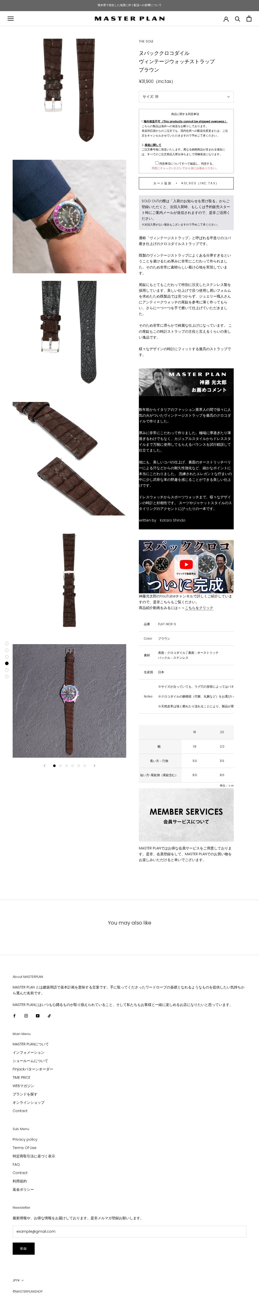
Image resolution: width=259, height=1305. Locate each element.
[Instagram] (26, 1016)
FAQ (16, 1164)
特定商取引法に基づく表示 (34, 1156)
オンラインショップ (29, 1102)
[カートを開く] (249, 18)
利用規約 (20, 1181)
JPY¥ (16, 1280)
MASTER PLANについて (31, 1044)
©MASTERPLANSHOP (27, 1291)
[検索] (237, 18)
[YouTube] (37, 1016)
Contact (20, 1110)
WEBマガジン (23, 1085)
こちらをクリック (199, 607)
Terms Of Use (24, 1147)
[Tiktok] (49, 1016)
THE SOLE (146, 41)
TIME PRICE (21, 1077)
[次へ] (94, 765)
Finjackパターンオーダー (33, 1069)
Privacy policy (25, 1139)
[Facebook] (14, 1016)
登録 (23, 1248)
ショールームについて (30, 1060)
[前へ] (44, 765)
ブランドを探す (25, 1094)
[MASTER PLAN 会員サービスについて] (186, 815)
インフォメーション (29, 1052)
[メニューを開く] (11, 18)
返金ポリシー (23, 1189)
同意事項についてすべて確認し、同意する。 (187, 164)
